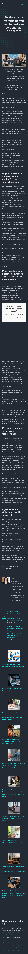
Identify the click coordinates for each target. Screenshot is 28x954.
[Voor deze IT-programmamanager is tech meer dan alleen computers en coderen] (14, 812)
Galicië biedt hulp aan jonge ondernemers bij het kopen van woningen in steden (11, 741)
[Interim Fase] (6, 4)
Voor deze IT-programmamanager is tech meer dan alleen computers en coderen (13, 818)
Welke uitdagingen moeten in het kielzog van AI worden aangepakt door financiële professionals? (13, 691)
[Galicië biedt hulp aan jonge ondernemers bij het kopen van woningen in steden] (14, 735)
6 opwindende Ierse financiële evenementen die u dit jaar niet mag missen (13, 666)
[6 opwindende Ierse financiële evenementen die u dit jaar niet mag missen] (14, 660)
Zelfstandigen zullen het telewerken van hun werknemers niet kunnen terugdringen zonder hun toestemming (13, 869)
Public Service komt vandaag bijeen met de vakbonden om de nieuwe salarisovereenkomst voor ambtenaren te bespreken (15, 615)
